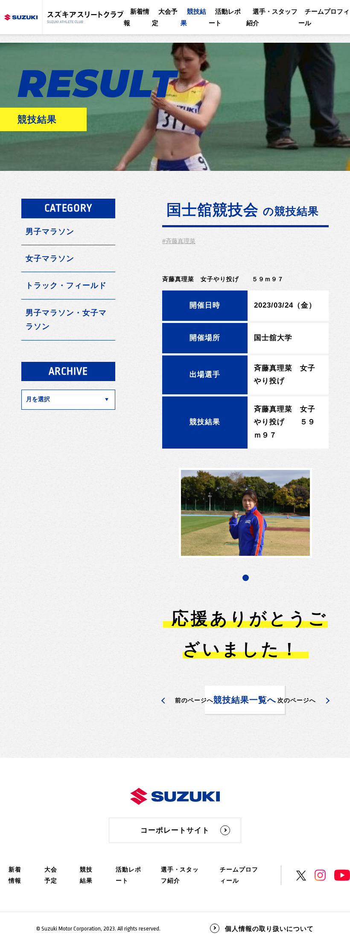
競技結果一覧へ (244, 699)
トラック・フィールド (66, 285)
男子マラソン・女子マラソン (66, 319)
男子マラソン (50, 231)
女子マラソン (50, 258)
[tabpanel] (245, 513)
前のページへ (194, 700)
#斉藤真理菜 (178, 241)
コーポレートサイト (175, 830)
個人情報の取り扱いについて (269, 928)
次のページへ (296, 700)
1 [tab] (245, 578)
